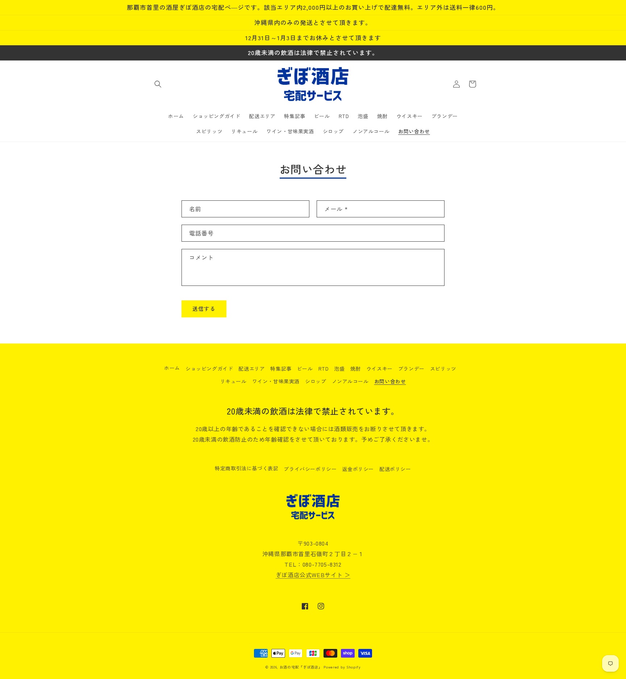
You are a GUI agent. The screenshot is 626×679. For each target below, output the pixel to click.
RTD (323, 368)
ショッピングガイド (209, 368)
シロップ (315, 381)
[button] (158, 84)
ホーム (172, 367)
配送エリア (251, 368)
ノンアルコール (350, 381)
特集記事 (280, 368)
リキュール (233, 381)
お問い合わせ (390, 381)
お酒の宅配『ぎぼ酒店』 (301, 667)
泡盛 (339, 368)
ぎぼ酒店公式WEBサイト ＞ (313, 574)
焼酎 (355, 368)
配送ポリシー (395, 468)
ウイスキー (379, 368)
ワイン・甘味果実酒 (276, 381)
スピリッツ (443, 368)
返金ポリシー (358, 468)
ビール (305, 368)
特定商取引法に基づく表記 (246, 468)
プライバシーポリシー (310, 468)
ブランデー (411, 368)
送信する (204, 308)
